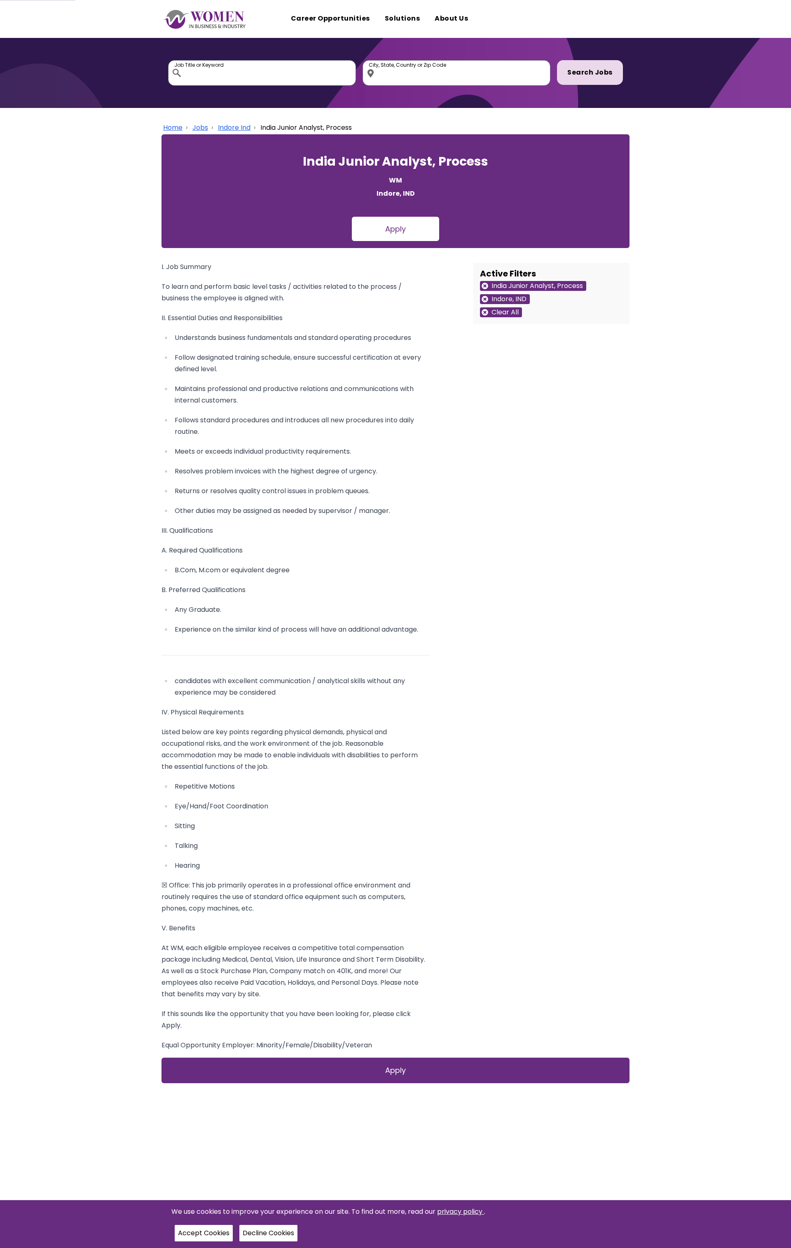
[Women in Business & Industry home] (204, 19)
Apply (395, 229)
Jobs (200, 127)
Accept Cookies (203, 1233)
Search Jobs (590, 72)
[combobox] (262, 73)
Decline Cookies (268, 1233)
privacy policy (460, 1211)
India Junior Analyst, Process (306, 127)
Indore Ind (234, 127)
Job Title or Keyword (177, 62)
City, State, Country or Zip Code (372, 62)
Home (173, 127)
